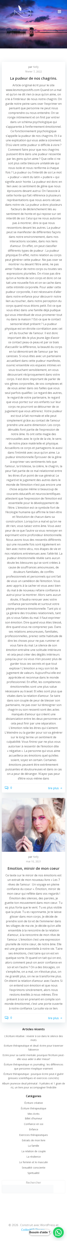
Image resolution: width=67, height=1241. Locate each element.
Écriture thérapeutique (33, 1108)
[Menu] (59, 12)
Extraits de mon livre (33, 1140)
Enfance (33, 1129)
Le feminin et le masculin (33, 1162)
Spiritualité (33, 1173)
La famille (33, 1145)
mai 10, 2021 (33, 861)
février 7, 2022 (33, 71)
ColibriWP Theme (33, 1230)
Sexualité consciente (33, 1167)
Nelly (36, 67)
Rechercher (33, 1183)
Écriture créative (33, 1103)
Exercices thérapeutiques (33, 1135)
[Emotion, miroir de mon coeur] (33, 825)
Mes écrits (33, 1113)
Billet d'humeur (33, 1118)
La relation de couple (33, 1151)
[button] (58, 1232)
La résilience (33, 1156)
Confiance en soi (33, 1124)
